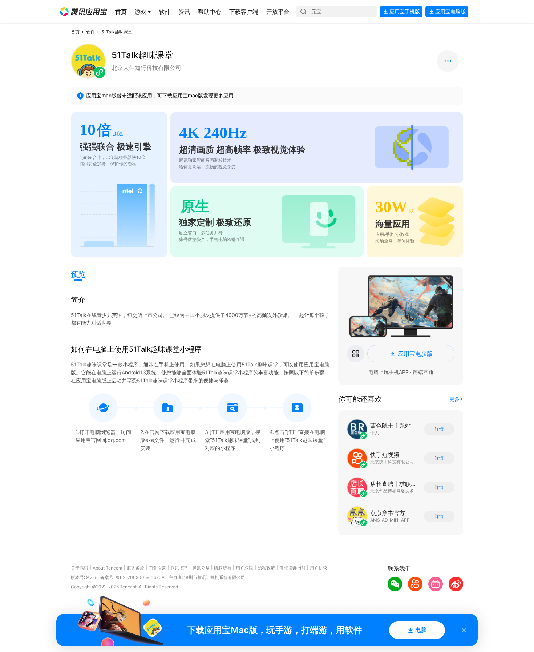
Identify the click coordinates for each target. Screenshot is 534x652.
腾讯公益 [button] (201, 568)
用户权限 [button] (244, 568)
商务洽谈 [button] (157, 568)
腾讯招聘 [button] (179, 568)
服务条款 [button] (135, 568)
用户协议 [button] (318, 568)
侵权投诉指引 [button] (292, 568)
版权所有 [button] (222, 568)
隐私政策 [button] (266, 568)
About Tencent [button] (107, 568)
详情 (439, 429)
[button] (83, 11)
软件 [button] (90, 32)
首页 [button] (75, 32)
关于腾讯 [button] (79, 568)
